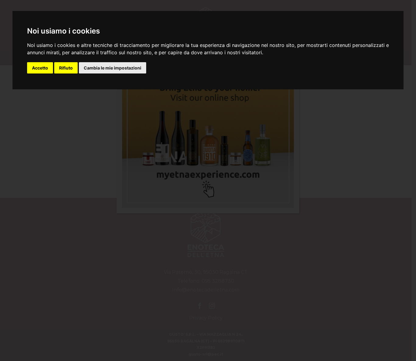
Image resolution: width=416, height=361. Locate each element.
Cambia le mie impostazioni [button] (112, 67)
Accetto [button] (40, 67)
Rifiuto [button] (66, 67)
